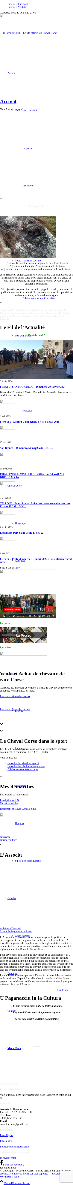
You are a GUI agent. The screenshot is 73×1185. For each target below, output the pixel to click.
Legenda (36, 1032)
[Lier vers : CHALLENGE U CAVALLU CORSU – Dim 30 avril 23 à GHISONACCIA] (7, 455)
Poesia (36, 1039)
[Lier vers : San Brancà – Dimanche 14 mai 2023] (7, 428)
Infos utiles (6, 1141)
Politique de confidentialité (14, 1146)
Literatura (36, 1052)
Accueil (8, 101)
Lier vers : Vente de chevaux (15, 696)
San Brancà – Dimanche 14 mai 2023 (21, 448)
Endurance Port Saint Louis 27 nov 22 (21, 532)
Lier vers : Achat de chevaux (15, 709)
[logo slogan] (28, 33)
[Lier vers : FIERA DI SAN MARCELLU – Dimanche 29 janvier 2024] (36, 378)
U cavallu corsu (8, 1157)
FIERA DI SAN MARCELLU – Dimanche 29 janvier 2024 (33, 386)
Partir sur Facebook (13, 1164)
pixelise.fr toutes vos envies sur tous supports (24, 1173)
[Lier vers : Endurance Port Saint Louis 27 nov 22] (7, 513)
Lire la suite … (65, 990)
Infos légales (6, 1135)
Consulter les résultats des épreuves (26, 766)
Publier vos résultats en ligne (22, 769)
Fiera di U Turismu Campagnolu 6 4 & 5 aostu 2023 (29, 421)
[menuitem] (40, 260)
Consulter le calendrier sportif (23, 763)
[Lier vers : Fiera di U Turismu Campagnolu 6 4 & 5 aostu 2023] (7, 402)
